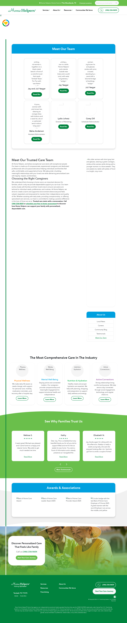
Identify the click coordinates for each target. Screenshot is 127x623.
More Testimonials (63, 469)
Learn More (22, 398)
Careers (101, 325)
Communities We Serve (84, 10)
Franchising (44, 592)
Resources (67, 10)
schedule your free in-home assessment (41, 203)
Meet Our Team (101, 337)
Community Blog (101, 329)
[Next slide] (66, 464)
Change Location (85, 3)
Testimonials (101, 333)
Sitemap (16, 596)
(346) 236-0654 (18, 203)
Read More (28, 456)
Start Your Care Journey (27, 557)
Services (46, 10)
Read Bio (36, 94)
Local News (101, 321)
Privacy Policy (23, 596)
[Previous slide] (60, 464)
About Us (56, 10)
